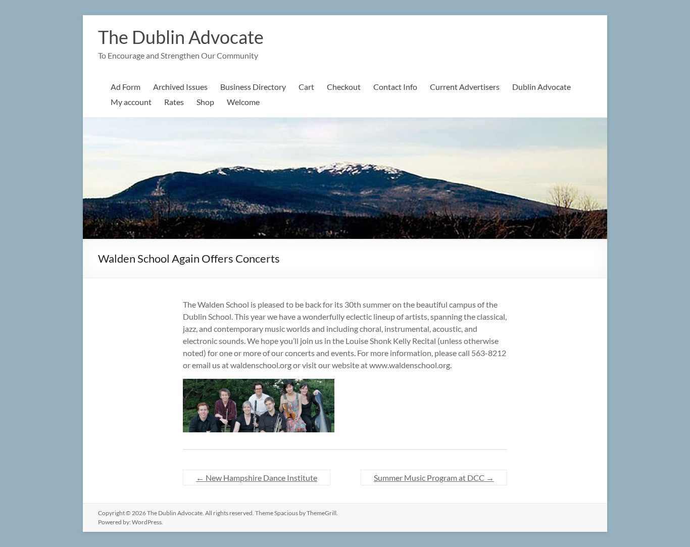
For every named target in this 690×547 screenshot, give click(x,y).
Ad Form (125, 86)
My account (131, 102)
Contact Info (395, 86)
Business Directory (253, 86)
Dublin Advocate (541, 86)
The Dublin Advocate (181, 37)
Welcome (243, 102)
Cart (306, 86)
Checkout (344, 86)
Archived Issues (180, 86)
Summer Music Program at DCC (434, 477)
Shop (205, 102)
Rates (174, 102)
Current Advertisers (465, 86)
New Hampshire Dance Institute (256, 477)
